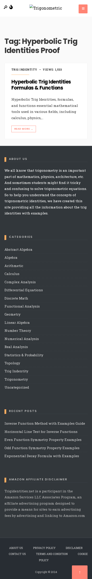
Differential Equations (23, 290)
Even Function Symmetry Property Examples (43, 439)
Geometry (12, 314)
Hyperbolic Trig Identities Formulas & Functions (41, 85)
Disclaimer (74, 548)
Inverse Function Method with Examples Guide (44, 423)
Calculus (11, 273)
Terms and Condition (52, 554)
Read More (23, 129)
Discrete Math (16, 298)
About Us (16, 548)
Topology (12, 363)
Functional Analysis (22, 306)
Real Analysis (16, 347)
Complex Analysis (20, 282)
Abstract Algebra (18, 249)
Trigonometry (16, 379)
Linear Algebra (17, 322)
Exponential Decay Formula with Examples (41, 456)
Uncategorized (16, 387)
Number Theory (17, 330)
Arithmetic (13, 265)
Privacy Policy (44, 548)
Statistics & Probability (23, 355)
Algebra (10, 257)
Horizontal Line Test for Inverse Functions (40, 431)
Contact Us (17, 554)
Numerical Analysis (21, 338)
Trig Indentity (24, 69)
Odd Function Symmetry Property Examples (41, 448)
